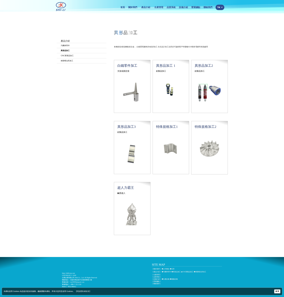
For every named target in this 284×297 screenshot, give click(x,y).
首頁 (122, 7)
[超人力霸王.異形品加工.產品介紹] (132, 214)
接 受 (277, 291)
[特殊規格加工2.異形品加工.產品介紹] (209, 148)
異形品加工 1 (165, 65)
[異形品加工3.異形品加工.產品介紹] (132, 153)
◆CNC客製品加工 (187, 272)
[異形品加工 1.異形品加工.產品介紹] (171, 92)
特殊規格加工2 (205, 126)
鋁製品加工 (161, 71)
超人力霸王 (125, 188)
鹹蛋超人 (121, 193)
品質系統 (171, 7)
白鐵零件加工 (127, 65)
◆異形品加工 (176, 272)
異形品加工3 (126, 126)
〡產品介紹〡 (156, 272)
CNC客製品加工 (67, 56)
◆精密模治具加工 (200, 272)
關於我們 (132, 7)
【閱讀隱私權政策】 (83, 291)
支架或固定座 (123, 71)
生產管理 (158, 7)
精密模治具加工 (67, 61)
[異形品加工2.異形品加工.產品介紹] (209, 92)
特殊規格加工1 (167, 126)
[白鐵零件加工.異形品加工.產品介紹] (132, 92)
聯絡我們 (208, 7)
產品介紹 (145, 7)
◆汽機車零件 (166, 272)
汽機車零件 (65, 45)
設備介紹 (183, 7)
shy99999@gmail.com (77, 283)
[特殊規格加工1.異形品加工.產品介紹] (171, 148)
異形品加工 (65, 50)
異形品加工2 (204, 65)
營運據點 (195, 7)
